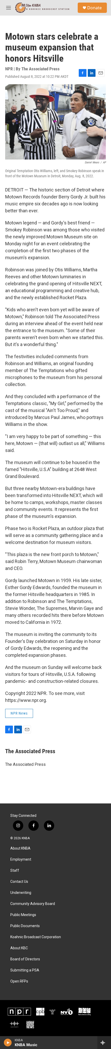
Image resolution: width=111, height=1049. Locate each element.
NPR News (19, 713)
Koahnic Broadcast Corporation (35, 937)
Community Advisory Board (32, 904)
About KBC (19, 948)
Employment (20, 859)
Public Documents (25, 926)
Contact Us (19, 882)
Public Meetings (23, 915)
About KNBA (20, 848)
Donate (94, 7)
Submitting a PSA (24, 970)
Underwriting (20, 893)
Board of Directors (25, 959)
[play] (8, 1042)
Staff (14, 870)
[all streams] (104, 1042)
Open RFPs (19, 981)
